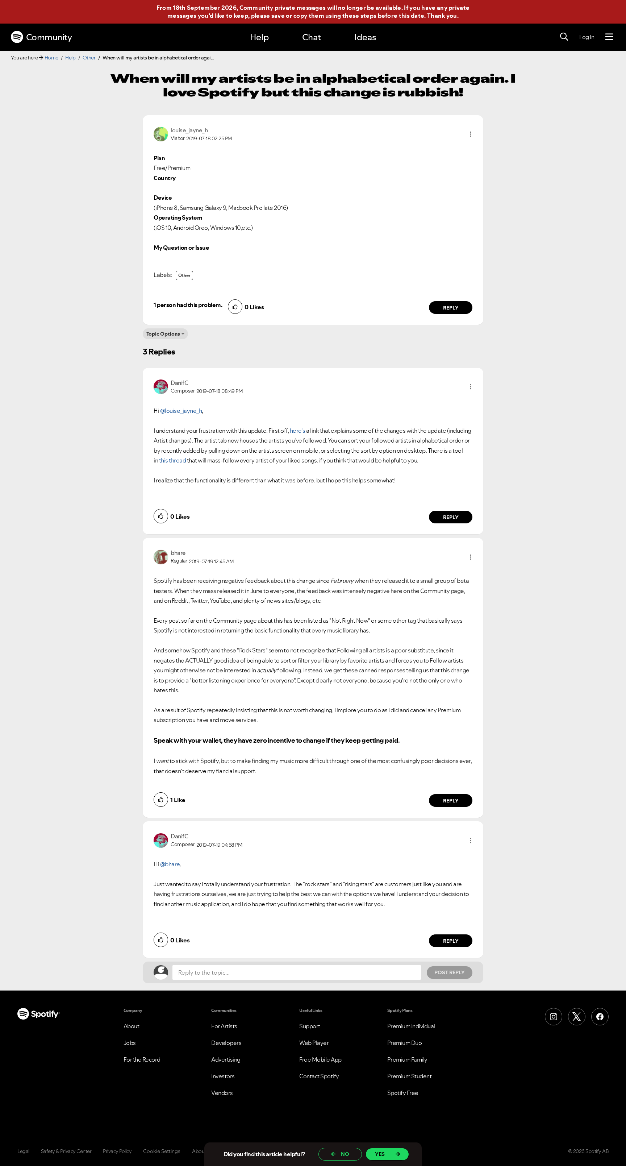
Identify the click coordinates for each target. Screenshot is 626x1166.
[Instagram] (553, 1016)
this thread (172, 460)
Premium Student (409, 1076)
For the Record (142, 1059)
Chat (311, 37)
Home (51, 57)
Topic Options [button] (163, 333)
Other (89, 57)
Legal (23, 1151)
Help (259, 37)
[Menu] (609, 37)
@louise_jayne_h (181, 411)
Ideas (365, 37)
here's (297, 431)
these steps (359, 16)
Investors (223, 1076)
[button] (470, 134)
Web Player (314, 1043)
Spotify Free (402, 1093)
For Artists (224, 1026)
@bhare (170, 864)
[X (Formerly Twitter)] (576, 1016)
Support (309, 1026)
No (345, 1154)
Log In (586, 37)
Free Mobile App (320, 1059)
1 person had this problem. (188, 305)
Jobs (130, 1043)
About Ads (204, 1151)
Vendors (222, 1093)
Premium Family (407, 1059)
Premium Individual (411, 1026)
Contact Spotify (319, 1076)
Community (49, 37)
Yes (380, 1154)
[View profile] (161, 133)
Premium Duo (404, 1043)
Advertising (226, 1059)
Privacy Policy (117, 1151)
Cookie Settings (161, 1151)
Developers (226, 1043)
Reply (451, 307)
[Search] (564, 37)
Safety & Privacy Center (66, 1151)
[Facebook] (600, 1016)
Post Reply (449, 972)
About (131, 1026)
